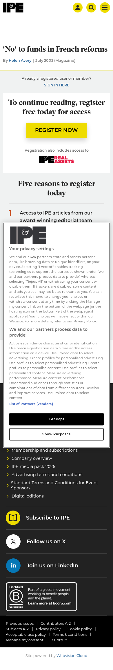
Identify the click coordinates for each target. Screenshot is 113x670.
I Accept (57, 419)
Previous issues (20, 623)
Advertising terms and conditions (47, 474)
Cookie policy (80, 629)
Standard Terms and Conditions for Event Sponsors (54, 485)
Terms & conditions (70, 634)
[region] (56, 335)
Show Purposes (56, 434)
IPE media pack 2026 (33, 466)
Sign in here (56, 85)
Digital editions (28, 496)
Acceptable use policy (26, 634)
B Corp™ (58, 640)
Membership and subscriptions (45, 450)
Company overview (32, 458)
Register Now (56, 130)
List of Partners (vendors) (31, 404)
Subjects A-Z (17, 629)
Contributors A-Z (56, 623)
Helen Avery (20, 60)
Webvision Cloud (72, 655)
